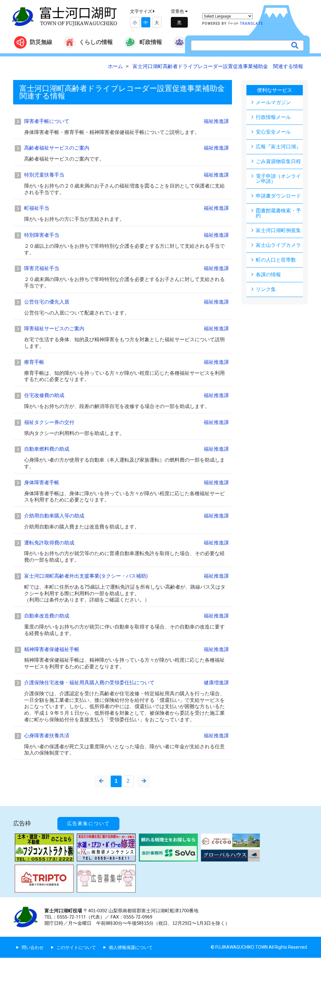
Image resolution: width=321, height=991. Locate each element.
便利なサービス (274, 90)
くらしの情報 (96, 42)
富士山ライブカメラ (278, 245)
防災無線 (41, 42)
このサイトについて (76, 947)
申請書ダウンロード (278, 196)
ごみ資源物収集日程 (278, 161)
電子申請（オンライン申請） (278, 178)
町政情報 (150, 42)
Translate (251, 23)
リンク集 (266, 289)
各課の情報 (268, 274)
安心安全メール (273, 132)
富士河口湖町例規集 (278, 230)
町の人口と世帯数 (276, 259)
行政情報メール (273, 117)
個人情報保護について (131, 947)
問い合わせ (33, 947)
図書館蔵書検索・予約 (278, 213)
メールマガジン (273, 102)
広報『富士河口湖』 (278, 146)
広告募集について (88, 823)
